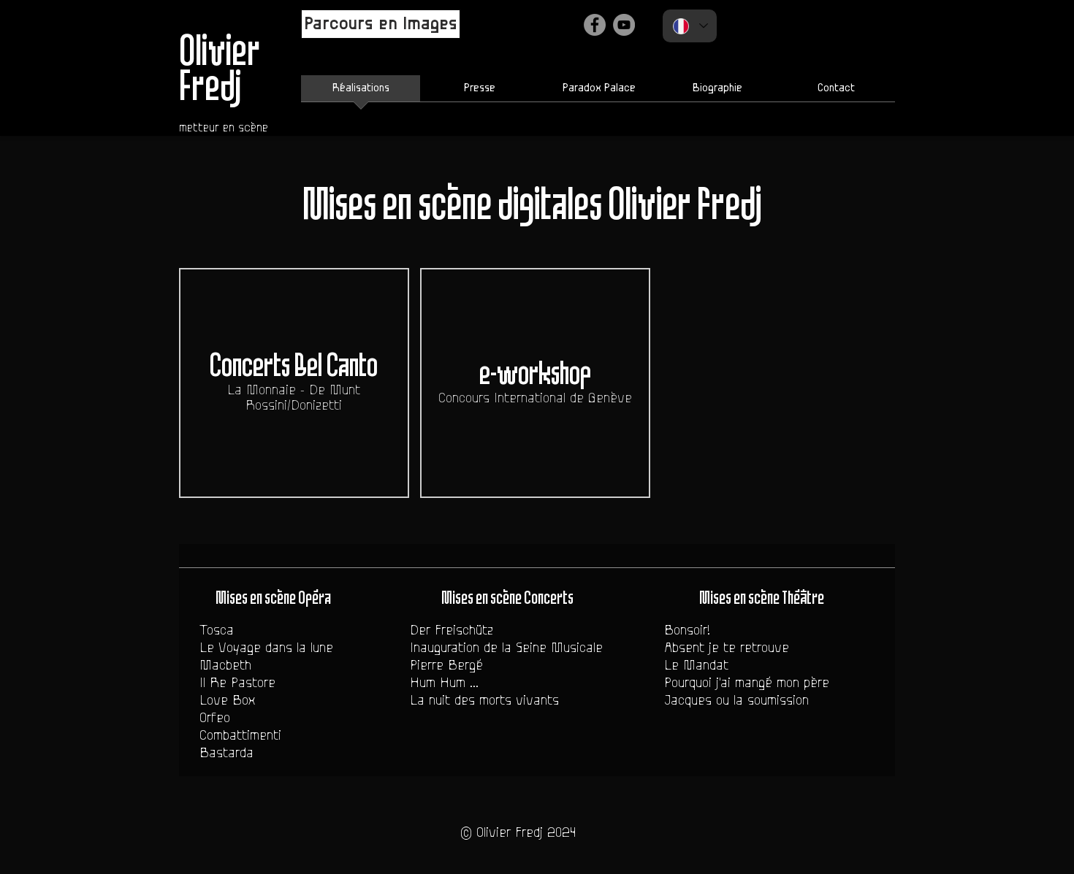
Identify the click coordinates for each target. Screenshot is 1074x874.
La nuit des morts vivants (484, 700)
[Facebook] (595, 25)
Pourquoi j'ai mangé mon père (746, 682)
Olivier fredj (684, 206)
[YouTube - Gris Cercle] (624, 25)
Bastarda (226, 752)
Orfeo (214, 717)
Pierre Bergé (446, 665)
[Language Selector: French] (690, 25)
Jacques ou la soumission (736, 700)
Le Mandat (696, 665)
